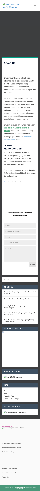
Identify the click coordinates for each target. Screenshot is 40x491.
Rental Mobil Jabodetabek (11, 473)
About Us (5, 477)
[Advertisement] (20, 32)
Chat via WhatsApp (20, 204)
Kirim (32, 264)
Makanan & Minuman (9, 468)
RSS (5, 393)
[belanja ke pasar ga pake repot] (15, 412)
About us (7, 391)
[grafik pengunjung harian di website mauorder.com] (20, 181)
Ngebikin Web (9, 396)
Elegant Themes (20, 487)
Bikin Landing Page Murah (11, 443)
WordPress (20, 488)
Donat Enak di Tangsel (12, 399)
